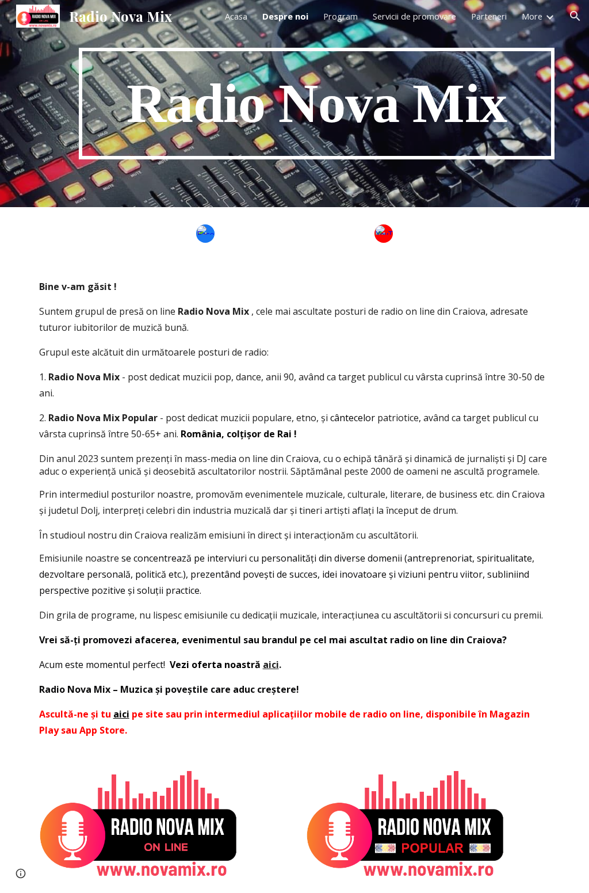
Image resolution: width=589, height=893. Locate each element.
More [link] (532, 16)
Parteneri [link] (489, 16)
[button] (575, 16)
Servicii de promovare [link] (414, 16)
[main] (316, 104)
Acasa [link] (236, 16)
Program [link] (340, 16)
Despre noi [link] (285, 16)
